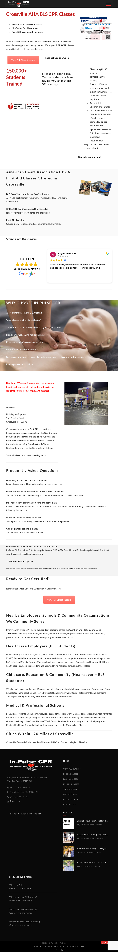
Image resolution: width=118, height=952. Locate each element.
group (73, 568)
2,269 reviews (32, 268)
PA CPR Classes (70, 779)
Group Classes (71, 794)
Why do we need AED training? (23, 909)
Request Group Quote (57, 57)
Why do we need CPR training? (23, 897)
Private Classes (71, 799)
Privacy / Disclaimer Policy (26, 813)
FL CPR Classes (70, 774)
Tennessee (12, 633)
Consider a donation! (89, 156)
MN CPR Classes (71, 784)
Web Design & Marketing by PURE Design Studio (59, 946)
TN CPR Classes (71, 789)
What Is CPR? (15, 885)
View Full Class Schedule (23, 60)
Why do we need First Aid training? (25, 921)
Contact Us (69, 804)
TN (49, 327)
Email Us (15, 801)
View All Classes (72, 769)
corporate (48, 568)
